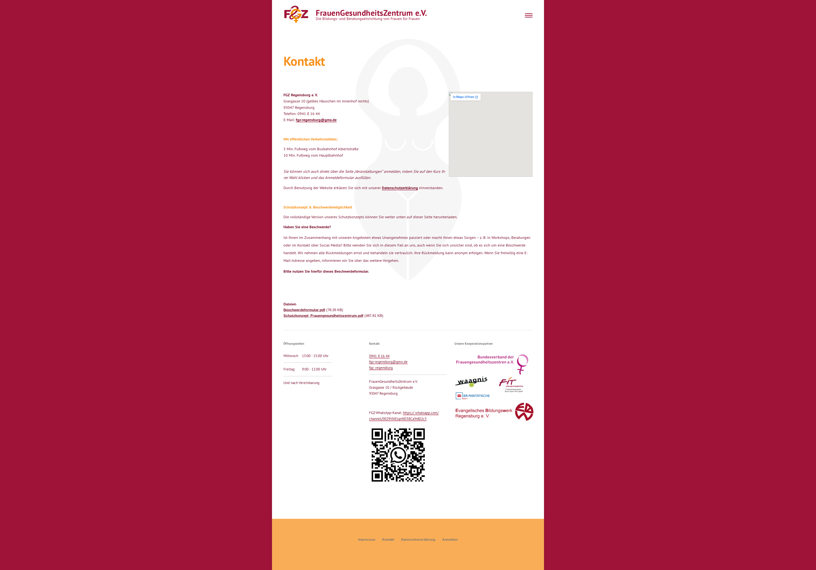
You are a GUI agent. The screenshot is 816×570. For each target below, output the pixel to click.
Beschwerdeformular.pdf (304, 310)
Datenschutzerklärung (400, 187)
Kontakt (388, 539)
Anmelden (450, 539)
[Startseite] (295, 14)
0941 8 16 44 (379, 356)
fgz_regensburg (381, 367)
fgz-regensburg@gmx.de (316, 119)
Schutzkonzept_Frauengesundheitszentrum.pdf (323, 316)
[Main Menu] (527, 15)
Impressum (366, 539)
